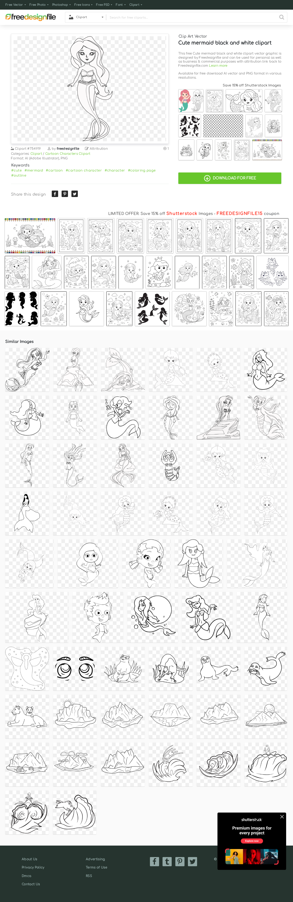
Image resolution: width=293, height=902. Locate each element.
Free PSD (103, 4)
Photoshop (60, 4)
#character (115, 170)
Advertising (95, 859)
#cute (16, 170)
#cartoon (54, 170)
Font (119, 4)
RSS (89, 876)
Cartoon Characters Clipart (67, 153)
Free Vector (14, 4)
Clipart (134, 4)
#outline (18, 175)
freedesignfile (68, 148)
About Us (29, 859)
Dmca (26, 876)
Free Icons (82, 4)
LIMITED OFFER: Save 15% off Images (160, 214)
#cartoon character (84, 170)
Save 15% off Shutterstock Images (252, 85)
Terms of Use (96, 867)
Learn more (218, 65)
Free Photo (38, 4)
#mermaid (33, 170)
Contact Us (31, 884)
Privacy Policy (33, 867)
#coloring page (142, 170)
